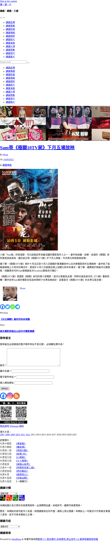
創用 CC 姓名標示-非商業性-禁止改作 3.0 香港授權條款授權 (68, 539)
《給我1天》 (22, 454)
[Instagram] (10, 396)
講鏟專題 (10, 26)
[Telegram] (17, 306)
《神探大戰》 (22, 450)
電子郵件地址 (7, 377)
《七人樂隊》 (22, 461)
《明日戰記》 (22, 471)
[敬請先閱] (3, 500)
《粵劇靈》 (21, 443)
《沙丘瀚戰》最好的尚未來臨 (15, 319)
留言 (3, 365)
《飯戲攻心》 (22, 474)
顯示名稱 (5, 371)
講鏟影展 (10, 29)
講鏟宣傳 (10, 22)
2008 (7, 434)
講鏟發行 (10, 53)
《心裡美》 (21, 457)
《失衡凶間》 (22, 478)
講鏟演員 (10, 43)
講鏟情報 (10, 32)
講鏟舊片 (10, 57)
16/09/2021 (8, 159)
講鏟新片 (10, 39)
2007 (2, 434)
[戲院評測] (15, 500)
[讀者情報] (22, 500)
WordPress (16, 539)
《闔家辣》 (21, 447)
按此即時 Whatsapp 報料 (12, 426)
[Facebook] (2, 306)
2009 (12, 434)
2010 (17, 434)
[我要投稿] (9, 500)
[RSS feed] (16, 396)
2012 (28, 434)
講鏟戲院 (10, 36)
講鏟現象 (10, 50)
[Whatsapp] (12, 306)
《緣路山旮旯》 (23, 464)
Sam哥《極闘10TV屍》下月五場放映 (37, 147)
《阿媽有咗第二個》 (26, 467)
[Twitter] (7, 306)
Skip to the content (8, 1)
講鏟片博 (10, 46)
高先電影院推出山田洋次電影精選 (17, 331)
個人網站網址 (7, 383)
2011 (23, 434)
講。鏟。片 (5, 4)
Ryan (5, 154)
